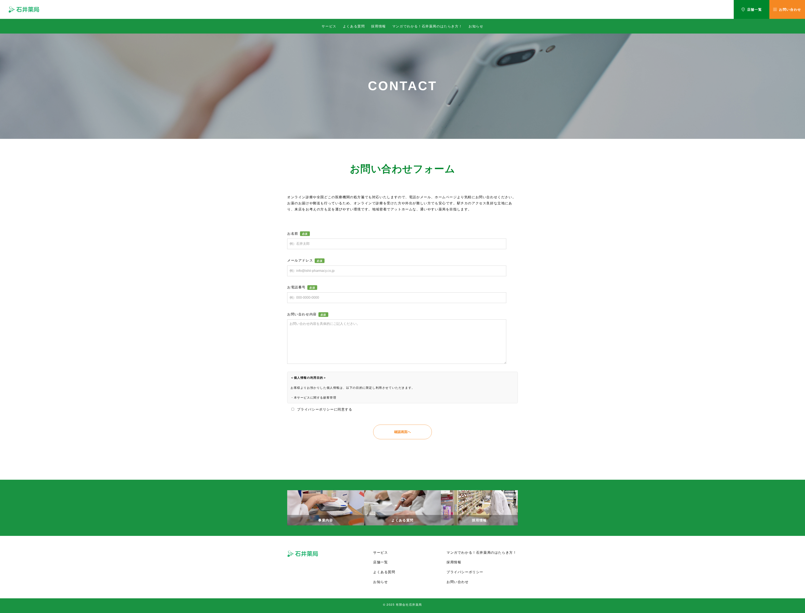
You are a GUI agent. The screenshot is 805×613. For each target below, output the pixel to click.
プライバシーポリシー (465, 571)
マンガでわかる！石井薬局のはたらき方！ (427, 26)
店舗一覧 (380, 562)
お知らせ (476, 26)
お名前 (292, 233)
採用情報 (378, 26)
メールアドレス (300, 260)
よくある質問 (354, 26)
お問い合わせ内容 (302, 314)
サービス (329, 26)
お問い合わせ (458, 581)
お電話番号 (296, 287)
